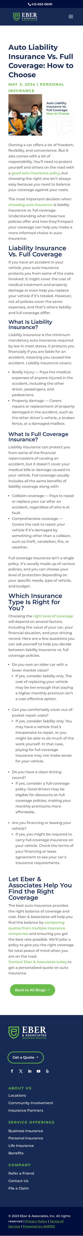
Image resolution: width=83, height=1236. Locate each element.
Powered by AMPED (39, 1226)
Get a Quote (23, 1057)
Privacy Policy (36, 1221)
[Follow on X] (20, 1071)
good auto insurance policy (36, 173)
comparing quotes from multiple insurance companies (36, 928)
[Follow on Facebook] (11, 1071)
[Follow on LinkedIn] (29, 1071)
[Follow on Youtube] (38, 1071)
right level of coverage (53, 616)
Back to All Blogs (30, 990)
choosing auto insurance (30, 205)
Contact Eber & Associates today (37, 962)
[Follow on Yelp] (47, 1071)
